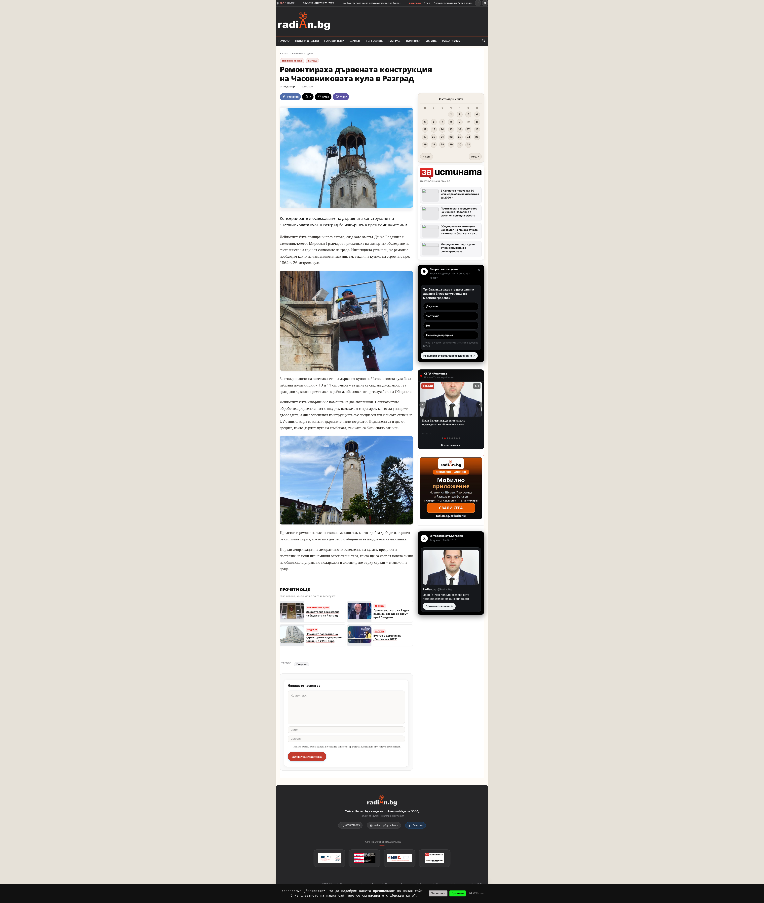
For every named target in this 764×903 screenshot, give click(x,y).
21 (442, 136)
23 (459, 136)
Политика (413, 41)
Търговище (374, 41)
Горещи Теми (334, 41)
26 (425, 144)
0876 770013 (352, 825)
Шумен (355, 41)
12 (425, 129)
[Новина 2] (445, 438)
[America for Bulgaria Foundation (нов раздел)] (364, 858)
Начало (284, 53)
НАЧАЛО (284, 41)
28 (442, 144)
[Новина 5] (452, 438)
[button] (483, 41)
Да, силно (432, 306)
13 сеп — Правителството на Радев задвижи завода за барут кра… (428, 3)
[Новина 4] (449, 438)
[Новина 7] (457, 438)
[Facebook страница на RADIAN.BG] (478, 3)
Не (428, 325)
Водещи (301, 664)
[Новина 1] (442, 438)
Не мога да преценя (439, 335)
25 (476, 136)
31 (468, 144)
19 (425, 136)
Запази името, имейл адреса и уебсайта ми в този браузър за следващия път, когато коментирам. (347, 746)
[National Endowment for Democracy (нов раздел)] (399, 858)
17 (468, 129)
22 (451, 136)
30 (459, 144)
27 (433, 144)
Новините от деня (302, 53)
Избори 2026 (451, 41)
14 (442, 129)
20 (433, 136)
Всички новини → (451, 445)
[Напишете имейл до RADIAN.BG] (485, 3)
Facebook (417, 825)
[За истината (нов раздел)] (434, 858)
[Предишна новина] (422, 405)
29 (451, 144)
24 (468, 136)
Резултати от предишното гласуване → (449, 355)
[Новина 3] (447, 438)
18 (477, 129)
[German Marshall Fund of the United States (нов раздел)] (329, 858)
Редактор (289, 86)
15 (451, 129)
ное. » (475, 156)
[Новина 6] (454, 438)
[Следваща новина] (479, 405)
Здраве (431, 41)
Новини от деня (307, 41)
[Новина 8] (459, 438)
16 (459, 129)
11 (477, 121)
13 (433, 129)
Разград (395, 41)
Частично (432, 316)
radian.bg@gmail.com (386, 825)
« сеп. (426, 156)
